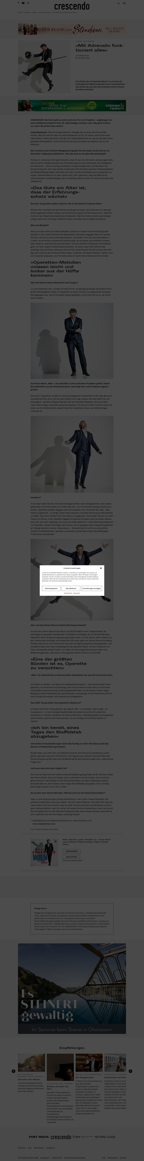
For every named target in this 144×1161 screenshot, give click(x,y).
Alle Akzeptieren (51, 588)
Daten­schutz (68, 593)
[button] (101, 568)
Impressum (76, 593)
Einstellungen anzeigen (92, 588)
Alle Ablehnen (71, 588)
